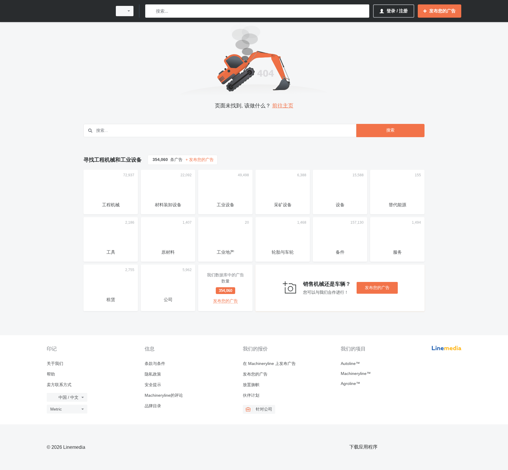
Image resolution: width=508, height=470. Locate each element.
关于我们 (55, 363)
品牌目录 (153, 405)
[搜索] (151, 11)
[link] (225, 288)
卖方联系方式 (59, 384)
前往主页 (282, 106)
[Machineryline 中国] (77, 11)
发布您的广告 (377, 287)
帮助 (51, 374)
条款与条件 (155, 363)
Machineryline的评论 (164, 395)
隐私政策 (153, 374)
